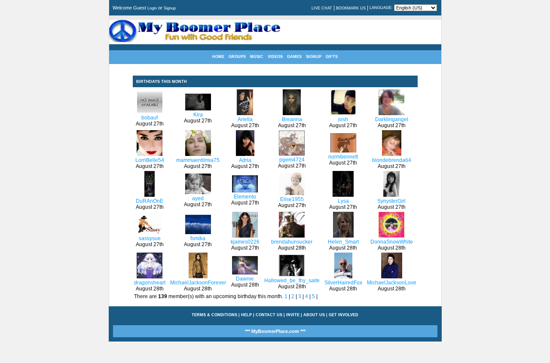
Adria (245, 160)
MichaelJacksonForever (198, 283)
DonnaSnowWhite (391, 242)
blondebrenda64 (391, 160)
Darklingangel (391, 119)
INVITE (292, 315)
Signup (170, 8)
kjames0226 (245, 242)
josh (343, 119)
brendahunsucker (291, 242)
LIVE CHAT (322, 8)
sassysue (150, 238)
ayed (198, 198)
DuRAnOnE (149, 201)
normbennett (343, 157)
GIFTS (332, 57)
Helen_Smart (343, 242)
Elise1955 (292, 199)
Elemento (245, 197)
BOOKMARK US (351, 8)
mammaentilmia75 (198, 160)
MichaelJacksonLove (391, 283)
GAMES (294, 57)
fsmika (197, 238)
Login (152, 8)
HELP (246, 315)
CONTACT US (269, 315)
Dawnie (245, 279)
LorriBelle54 (149, 160)
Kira (198, 115)
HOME (218, 57)
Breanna (292, 119)
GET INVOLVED (343, 315)
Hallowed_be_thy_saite (292, 281)
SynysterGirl (391, 201)
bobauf (149, 118)
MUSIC (256, 57)
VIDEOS (275, 57)
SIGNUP (313, 57)
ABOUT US (314, 315)
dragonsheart (149, 283)
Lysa (343, 201)
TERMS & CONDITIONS (214, 315)
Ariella (245, 119)
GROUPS (237, 57)
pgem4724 (292, 160)
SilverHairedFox (343, 283)
